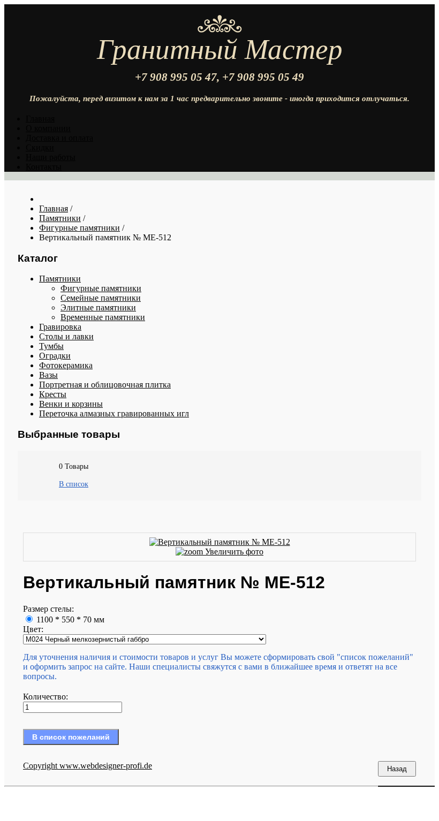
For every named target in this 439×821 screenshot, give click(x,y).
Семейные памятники (100, 297)
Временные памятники (102, 317)
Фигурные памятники (100, 288)
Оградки (55, 355)
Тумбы (51, 346)
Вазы (48, 374)
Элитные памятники (98, 307)
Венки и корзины (71, 403)
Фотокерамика (66, 365)
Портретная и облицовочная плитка (105, 384)
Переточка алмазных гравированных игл (114, 413)
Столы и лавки (66, 336)
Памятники (60, 278)
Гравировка (60, 326)
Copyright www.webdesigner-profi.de (87, 765)
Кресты (52, 394)
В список (73, 484)
